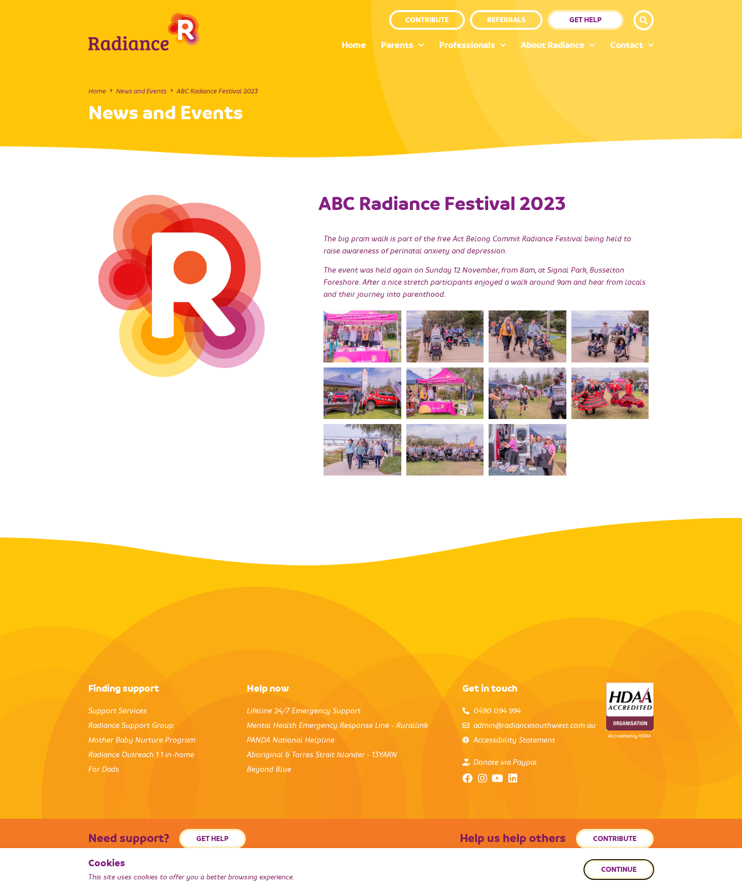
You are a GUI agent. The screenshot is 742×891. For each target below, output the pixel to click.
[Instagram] (483, 778)
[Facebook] (467, 778)
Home (354, 45)
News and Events (141, 91)
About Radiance (553, 45)
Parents (397, 45)
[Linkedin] (513, 778)
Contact (626, 45)
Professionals (467, 45)
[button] (643, 20)
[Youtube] (498, 778)
